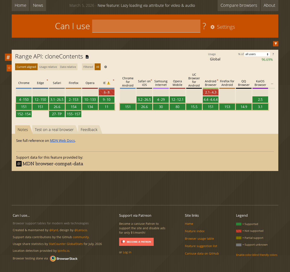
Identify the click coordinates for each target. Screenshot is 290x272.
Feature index (194, 231)
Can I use (72, 26)
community (81, 237)
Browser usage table (199, 238)
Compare (239, 5)
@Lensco (80, 230)
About (269, 5)
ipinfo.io (63, 251)
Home (20, 5)
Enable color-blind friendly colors (256, 255)
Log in (127, 252)
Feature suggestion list (201, 246)
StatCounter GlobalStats (66, 244)
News (38, 5)
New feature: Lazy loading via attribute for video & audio (132, 5)
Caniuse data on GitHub (202, 253)
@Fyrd (53, 230)
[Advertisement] (145, 187)
